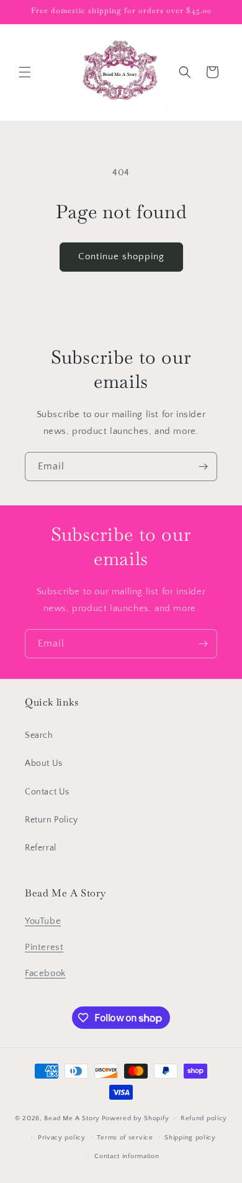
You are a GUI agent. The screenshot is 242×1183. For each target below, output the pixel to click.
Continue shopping (121, 256)
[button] (24, 72)
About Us (44, 763)
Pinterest (44, 947)
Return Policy (51, 820)
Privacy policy (62, 1137)
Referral (40, 848)
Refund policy (204, 1118)
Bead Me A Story (72, 1118)
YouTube (43, 921)
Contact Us (47, 792)
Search (39, 735)
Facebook (45, 973)
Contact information (126, 1156)
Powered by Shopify (135, 1118)
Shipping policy (190, 1137)
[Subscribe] (203, 466)
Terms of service (125, 1137)
